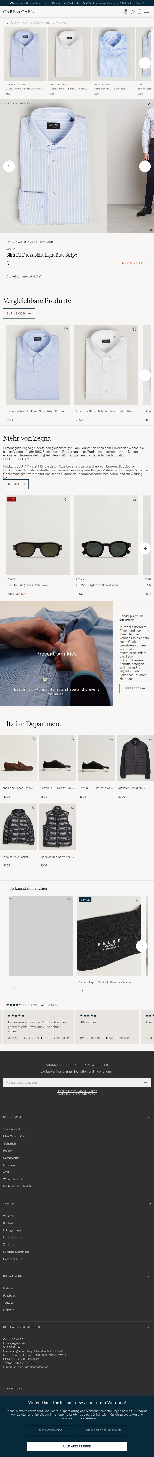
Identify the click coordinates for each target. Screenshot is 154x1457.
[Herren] (41, 936)
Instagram (9, 1288)
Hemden (24, 103)
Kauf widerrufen (13, 1237)
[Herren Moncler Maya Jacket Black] (18, 827)
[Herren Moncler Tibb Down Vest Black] (57, 827)
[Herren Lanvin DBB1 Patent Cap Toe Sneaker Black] (96, 758)
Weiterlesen (88, 1418)
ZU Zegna (13, 484)
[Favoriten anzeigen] (133, 12)
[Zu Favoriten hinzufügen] (65, 329)
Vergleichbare (37, 300)
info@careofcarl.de (36, 1367)
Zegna (10, 248)
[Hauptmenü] (147, 11)
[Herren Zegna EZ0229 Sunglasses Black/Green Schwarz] (106, 535)
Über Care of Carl (14, 1136)
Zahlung (8, 1244)
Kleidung (11, 103)
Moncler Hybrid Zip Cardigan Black (130, 788)
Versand (8, 1216)
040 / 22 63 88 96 (25, 1363)
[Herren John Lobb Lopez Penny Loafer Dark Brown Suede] (18, 758)
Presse (7, 1150)
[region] (77, 1027)
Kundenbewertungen (16, 1252)
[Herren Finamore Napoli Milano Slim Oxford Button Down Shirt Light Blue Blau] (25, 54)
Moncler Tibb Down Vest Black (56, 857)
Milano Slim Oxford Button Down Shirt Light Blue (23, 88)
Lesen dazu (133, 688)
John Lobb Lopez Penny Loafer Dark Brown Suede (18, 788)
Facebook (9, 1295)
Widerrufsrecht (12, 1179)
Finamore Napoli (15, 84)
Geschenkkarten (13, 1259)
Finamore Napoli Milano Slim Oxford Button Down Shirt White (104, 411)
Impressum (10, 1165)
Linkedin (8, 1310)
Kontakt (8, 1223)
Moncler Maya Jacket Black (15, 857)
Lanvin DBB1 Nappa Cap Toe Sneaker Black (56, 788)
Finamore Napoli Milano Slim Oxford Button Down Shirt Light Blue (35, 411)
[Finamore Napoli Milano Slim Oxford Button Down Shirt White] (106, 407)
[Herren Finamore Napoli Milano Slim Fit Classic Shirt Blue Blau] (113, 54)
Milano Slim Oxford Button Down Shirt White (67, 88)
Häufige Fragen (12, 1230)
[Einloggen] (126, 11)
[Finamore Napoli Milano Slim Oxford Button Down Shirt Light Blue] (38, 407)
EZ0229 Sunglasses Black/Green (97, 585)
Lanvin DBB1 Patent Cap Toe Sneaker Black (94, 788)
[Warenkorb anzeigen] (139, 11)
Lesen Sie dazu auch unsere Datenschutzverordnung (77, 1092)
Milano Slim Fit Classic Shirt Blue (109, 88)
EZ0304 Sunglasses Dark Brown (28, 585)
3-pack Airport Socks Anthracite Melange (105, 982)
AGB (6, 1172)
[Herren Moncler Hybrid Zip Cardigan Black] (135, 758)
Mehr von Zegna (27, 438)
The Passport (11, 1129)
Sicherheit (9, 1143)
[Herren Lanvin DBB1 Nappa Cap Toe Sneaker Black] (57, 758)
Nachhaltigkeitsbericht (17, 1186)
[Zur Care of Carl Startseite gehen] (18, 11)
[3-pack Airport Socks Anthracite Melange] (109, 978)
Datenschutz (11, 1158)
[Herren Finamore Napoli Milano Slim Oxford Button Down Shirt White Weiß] (69, 54)
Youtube (8, 1302)
